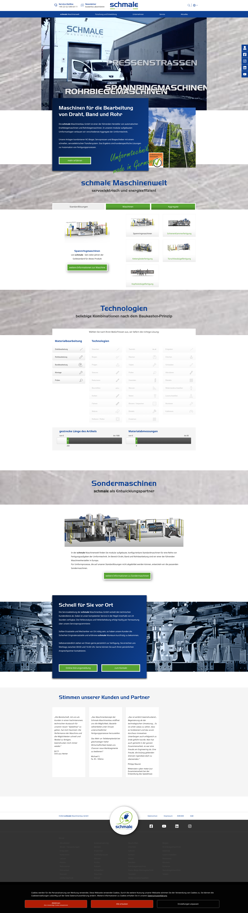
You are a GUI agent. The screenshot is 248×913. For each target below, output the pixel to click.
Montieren (167, 858)
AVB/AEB (180, 816)
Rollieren (166, 866)
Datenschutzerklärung (157, 895)
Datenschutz (152, 816)
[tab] (78, 206)
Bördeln (97, 847)
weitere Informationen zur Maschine (87, 267)
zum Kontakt (121, 668)
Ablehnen (56, 904)
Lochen (63, 858)
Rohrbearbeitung (61, 357)
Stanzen (63, 874)
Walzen (97, 878)
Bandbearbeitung (61, 365)
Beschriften (133, 843)
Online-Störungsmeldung (78, 668)
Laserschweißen (169, 854)
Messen (97, 858)
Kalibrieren (64, 854)
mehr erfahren (75, 160)
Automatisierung (101, 843)
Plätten (63, 862)
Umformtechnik (66, 878)
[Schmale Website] (124, 5)
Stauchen (98, 874)
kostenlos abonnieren (94, 5)
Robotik (97, 866)
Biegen (165, 843)
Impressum (168, 816)
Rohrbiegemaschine (137, 866)
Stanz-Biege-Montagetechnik (140, 870)
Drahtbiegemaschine (171, 847)
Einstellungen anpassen (188, 904)
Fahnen (131, 851)
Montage (58, 372)
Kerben (131, 854)
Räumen (166, 862)
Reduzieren (65, 866)
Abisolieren (65, 843)
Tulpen (165, 874)
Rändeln (131, 862)
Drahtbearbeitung (61, 349)
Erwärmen (98, 851)
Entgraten (64, 851)
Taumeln (132, 874)
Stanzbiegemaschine (171, 870)
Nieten (131, 858)
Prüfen (57, 380)
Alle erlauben (122, 904)
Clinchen (132, 847)
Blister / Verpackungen (70, 847)
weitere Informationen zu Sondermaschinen (127, 575)
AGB (191, 816)
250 (68, 446)
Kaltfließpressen (101, 854)
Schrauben (64, 870)
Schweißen (98, 870)
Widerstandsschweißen (138, 878)
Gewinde (166, 851)
